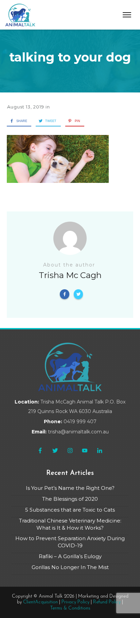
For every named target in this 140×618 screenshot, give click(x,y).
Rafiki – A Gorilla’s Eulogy (70, 556)
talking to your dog (70, 57)
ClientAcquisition (40, 602)
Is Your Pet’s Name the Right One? (70, 488)
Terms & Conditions (70, 608)
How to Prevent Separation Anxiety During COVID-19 (70, 542)
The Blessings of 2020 (70, 499)
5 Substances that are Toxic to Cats (70, 510)
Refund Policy (107, 602)
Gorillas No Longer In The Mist (70, 567)
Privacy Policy (75, 602)
